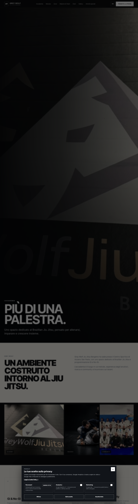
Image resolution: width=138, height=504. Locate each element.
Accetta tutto (99, 496)
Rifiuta (39, 496)
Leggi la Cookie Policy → (31, 479)
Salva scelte (69, 496)
